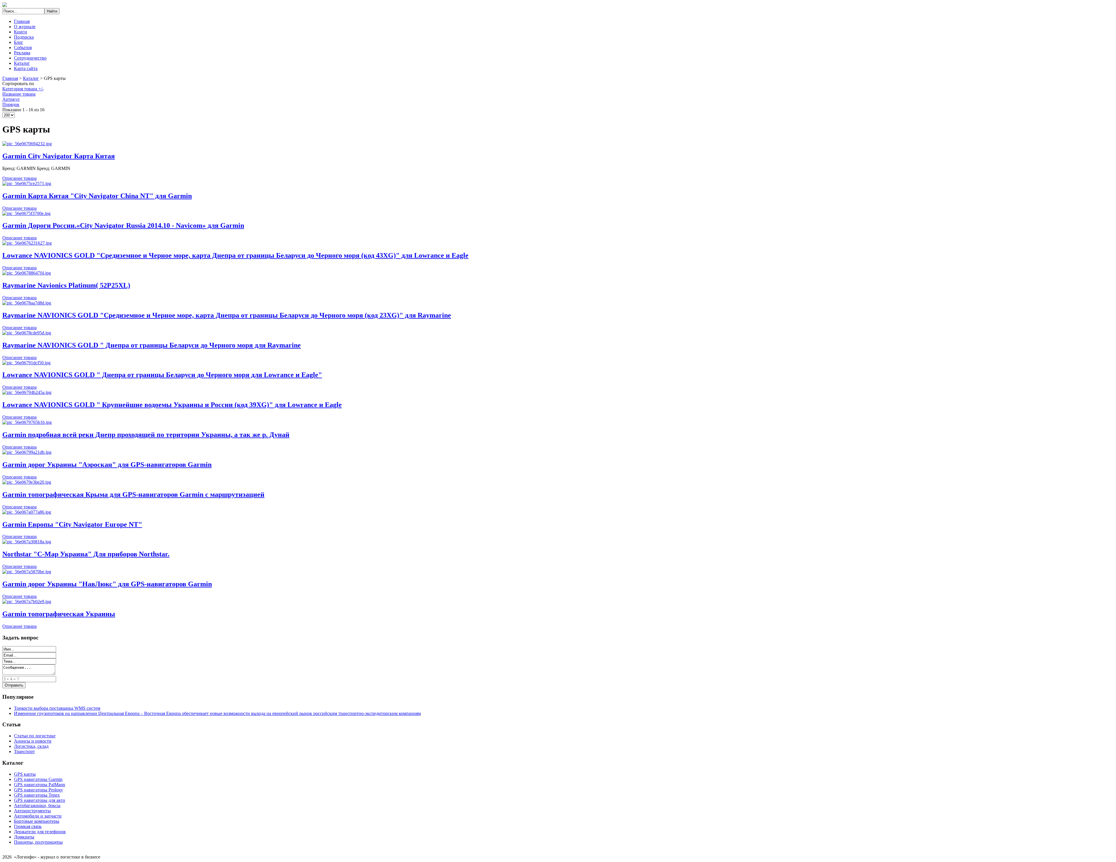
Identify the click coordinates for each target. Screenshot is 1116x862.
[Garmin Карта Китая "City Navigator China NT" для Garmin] (26, 183)
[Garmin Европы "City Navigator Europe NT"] (26, 512)
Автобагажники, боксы (37, 805)
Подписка (24, 37)
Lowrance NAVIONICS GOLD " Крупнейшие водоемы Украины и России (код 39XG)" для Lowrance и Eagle (172, 404)
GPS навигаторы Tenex (37, 795)
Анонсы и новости (32, 741)
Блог (18, 42)
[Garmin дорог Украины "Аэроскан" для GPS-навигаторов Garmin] (26, 452)
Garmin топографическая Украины (58, 614)
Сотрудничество (30, 57)
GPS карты (25, 774)
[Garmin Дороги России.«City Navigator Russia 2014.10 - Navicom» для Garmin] (26, 213)
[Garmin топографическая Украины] (26, 601)
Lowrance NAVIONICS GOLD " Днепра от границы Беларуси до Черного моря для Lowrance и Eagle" (162, 375)
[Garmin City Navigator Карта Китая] (27, 143)
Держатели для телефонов (40, 831)
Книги (20, 31)
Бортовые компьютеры (36, 821)
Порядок (10, 104)
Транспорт (24, 751)
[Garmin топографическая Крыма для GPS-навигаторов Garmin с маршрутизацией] (26, 482)
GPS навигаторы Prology (38, 789)
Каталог (22, 63)
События (23, 47)
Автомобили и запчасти (38, 815)
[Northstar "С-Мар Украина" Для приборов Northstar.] (26, 541)
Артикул (10, 99)
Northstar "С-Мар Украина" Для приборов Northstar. (85, 554)
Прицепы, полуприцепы (38, 842)
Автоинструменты (32, 810)
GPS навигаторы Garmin (38, 779)
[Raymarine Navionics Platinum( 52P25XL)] (26, 272)
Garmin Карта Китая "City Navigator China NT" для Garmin (97, 196)
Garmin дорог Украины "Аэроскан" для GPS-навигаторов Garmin (107, 464)
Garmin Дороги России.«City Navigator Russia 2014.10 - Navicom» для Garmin (123, 225)
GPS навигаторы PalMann (39, 784)
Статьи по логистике (35, 735)
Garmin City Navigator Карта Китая (58, 156)
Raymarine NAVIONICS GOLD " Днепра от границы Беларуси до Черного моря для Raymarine (151, 345)
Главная (22, 21)
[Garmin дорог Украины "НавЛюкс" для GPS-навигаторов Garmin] (26, 571)
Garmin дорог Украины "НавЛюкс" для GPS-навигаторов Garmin (107, 584)
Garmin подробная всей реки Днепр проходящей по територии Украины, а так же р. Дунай (145, 434)
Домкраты (24, 836)
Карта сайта (25, 68)
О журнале (24, 26)
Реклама (22, 52)
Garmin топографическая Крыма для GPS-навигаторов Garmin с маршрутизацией (133, 494)
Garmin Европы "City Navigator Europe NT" (72, 524)
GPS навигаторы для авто (39, 800)
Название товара (18, 94)
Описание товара (19, 178)
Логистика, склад (31, 746)
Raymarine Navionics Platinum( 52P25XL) (66, 285)
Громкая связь (28, 826)
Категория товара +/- (23, 88)
